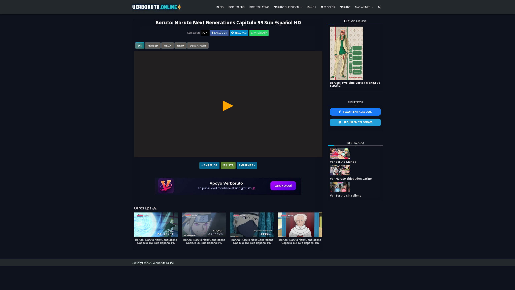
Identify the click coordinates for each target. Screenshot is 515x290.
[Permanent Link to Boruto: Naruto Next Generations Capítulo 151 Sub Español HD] (156, 224)
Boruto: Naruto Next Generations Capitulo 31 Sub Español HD (204, 241)
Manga (311, 7)
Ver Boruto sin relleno (345, 195)
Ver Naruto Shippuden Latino (351, 178)
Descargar (198, 45)
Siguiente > (247, 165)
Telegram (241, 32)
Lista (229, 165)
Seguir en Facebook (357, 112)
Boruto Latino (259, 7)
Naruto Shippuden (286, 7)
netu (180, 45)
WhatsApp (260, 32)
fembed (153, 45)
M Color (329, 7)
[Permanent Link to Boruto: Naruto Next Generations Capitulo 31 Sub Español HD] (204, 224)
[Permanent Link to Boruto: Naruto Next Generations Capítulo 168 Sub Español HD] (252, 224)
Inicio (220, 7)
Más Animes (362, 7)
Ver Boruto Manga (343, 162)
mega (167, 45)
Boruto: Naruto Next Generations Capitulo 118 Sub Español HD (300, 241)
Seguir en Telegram (357, 122)
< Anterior (209, 165)
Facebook (220, 32)
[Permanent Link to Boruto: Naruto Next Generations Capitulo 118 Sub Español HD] (300, 224)
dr (140, 45)
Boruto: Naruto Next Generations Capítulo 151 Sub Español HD (156, 241)
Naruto (345, 7)
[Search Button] (379, 7)
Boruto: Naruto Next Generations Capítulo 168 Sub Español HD (252, 241)
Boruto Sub (237, 7)
